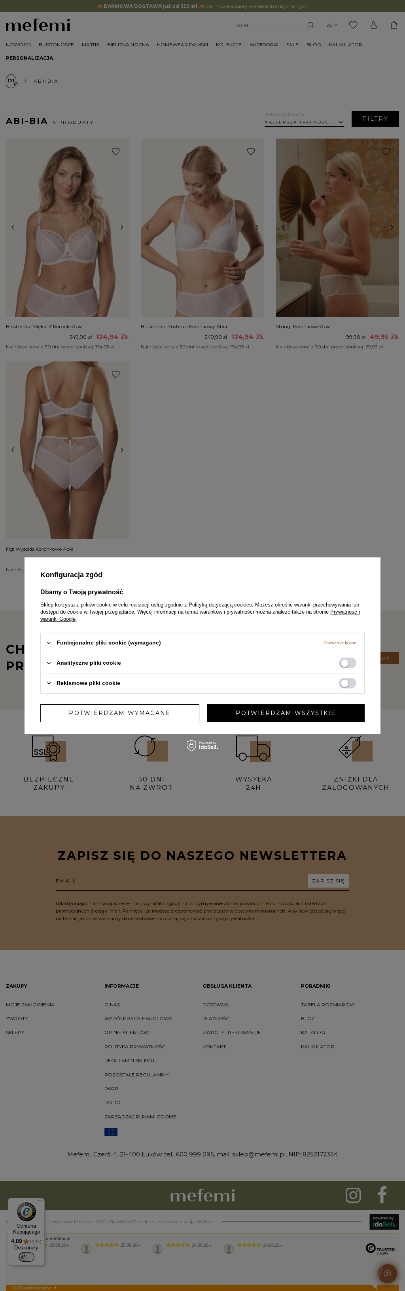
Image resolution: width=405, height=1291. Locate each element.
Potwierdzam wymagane (119, 713)
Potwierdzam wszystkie (286, 713)
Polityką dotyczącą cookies (220, 604)
